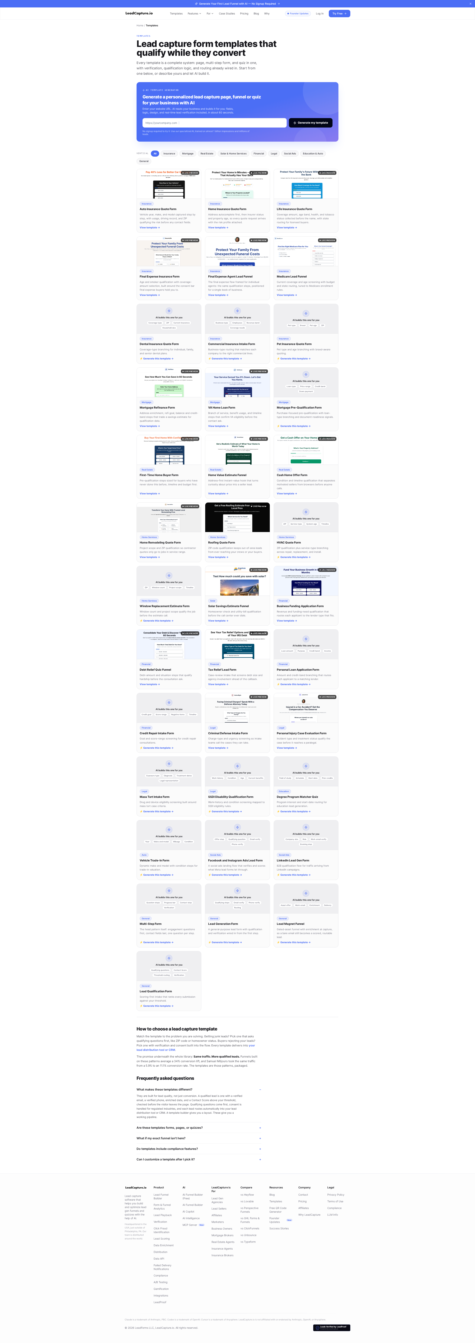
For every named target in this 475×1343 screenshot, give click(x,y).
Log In (320, 13)
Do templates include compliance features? (199, 1149)
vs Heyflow (247, 1194)
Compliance (161, 1275)
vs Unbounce (248, 1235)
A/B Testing (161, 1282)
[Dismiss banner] (470, 3)
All (155, 153)
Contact (303, 1194)
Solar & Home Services (233, 153)
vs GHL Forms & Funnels (250, 1220)
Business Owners (222, 1228)
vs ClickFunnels (249, 1228)
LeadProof (160, 1302)
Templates (176, 13)
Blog (256, 13)
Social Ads (290, 153)
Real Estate (207, 153)
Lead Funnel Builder (161, 1196)
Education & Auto (313, 153)
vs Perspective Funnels (249, 1209)
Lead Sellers (219, 1208)
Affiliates (217, 1215)
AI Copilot (188, 1211)
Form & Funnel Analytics (162, 1206)
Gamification (161, 1288)
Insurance (169, 153)
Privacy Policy (335, 1194)
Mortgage (188, 153)
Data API (159, 1258)
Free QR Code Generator (277, 1209)
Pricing (244, 13)
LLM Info (332, 1214)
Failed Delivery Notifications (162, 1267)
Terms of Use (335, 1201)
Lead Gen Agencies (217, 1200)
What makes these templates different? (199, 1089)
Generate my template (313, 122)
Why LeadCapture (309, 1214)
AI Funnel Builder (193, 1204)
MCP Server (193, 1224)
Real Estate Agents (223, 1241)
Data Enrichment (164, 1245)
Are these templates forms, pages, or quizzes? (199, 1127)
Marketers (218, 1221)
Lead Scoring (162, 1238)
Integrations (161, 1295)
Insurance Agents (222, 1248)
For (208, 13)
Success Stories (279, 1228)
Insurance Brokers (222, 1255)
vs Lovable (247, 1201)
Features (193, 13)
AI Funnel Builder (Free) (193, 1196)
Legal (274, 153)
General (143, 161)
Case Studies (227, 13)
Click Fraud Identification (161, 1230)
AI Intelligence (191, 1218)
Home (140, 25)
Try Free (337, 13)
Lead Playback (163, 1215)
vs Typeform (248, 1241)
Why (267, 13)
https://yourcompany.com (161, 122)
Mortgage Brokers (222, 1235)
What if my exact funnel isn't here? (199, 1138)
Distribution (160, 1251)
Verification (160, 1221)
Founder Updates (299, 13)
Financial (259, 153)
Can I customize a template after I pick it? (199, 1159)
